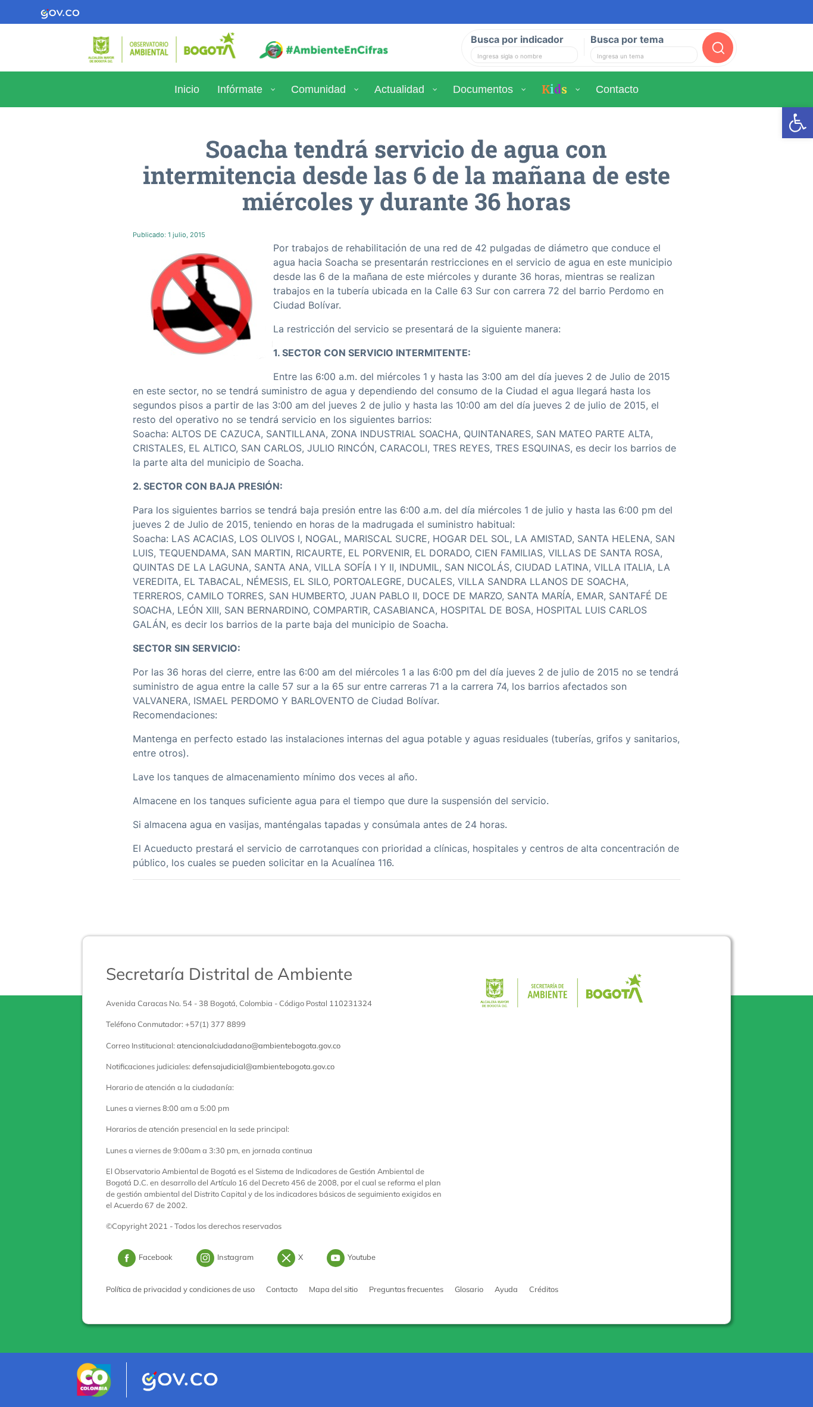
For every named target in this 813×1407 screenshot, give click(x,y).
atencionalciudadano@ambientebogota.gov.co (258, 1045)
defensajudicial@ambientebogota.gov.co (263, 1066)
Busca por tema (627, 39)
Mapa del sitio (333, 1289)
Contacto (282, 1289)
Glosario (469, 1289)
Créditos (543, 1289)
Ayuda (506, 1289)
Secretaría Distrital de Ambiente (229, 973)
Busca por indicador (517, 39)
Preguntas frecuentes (406, 1289)
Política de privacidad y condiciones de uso (180, 1289)
